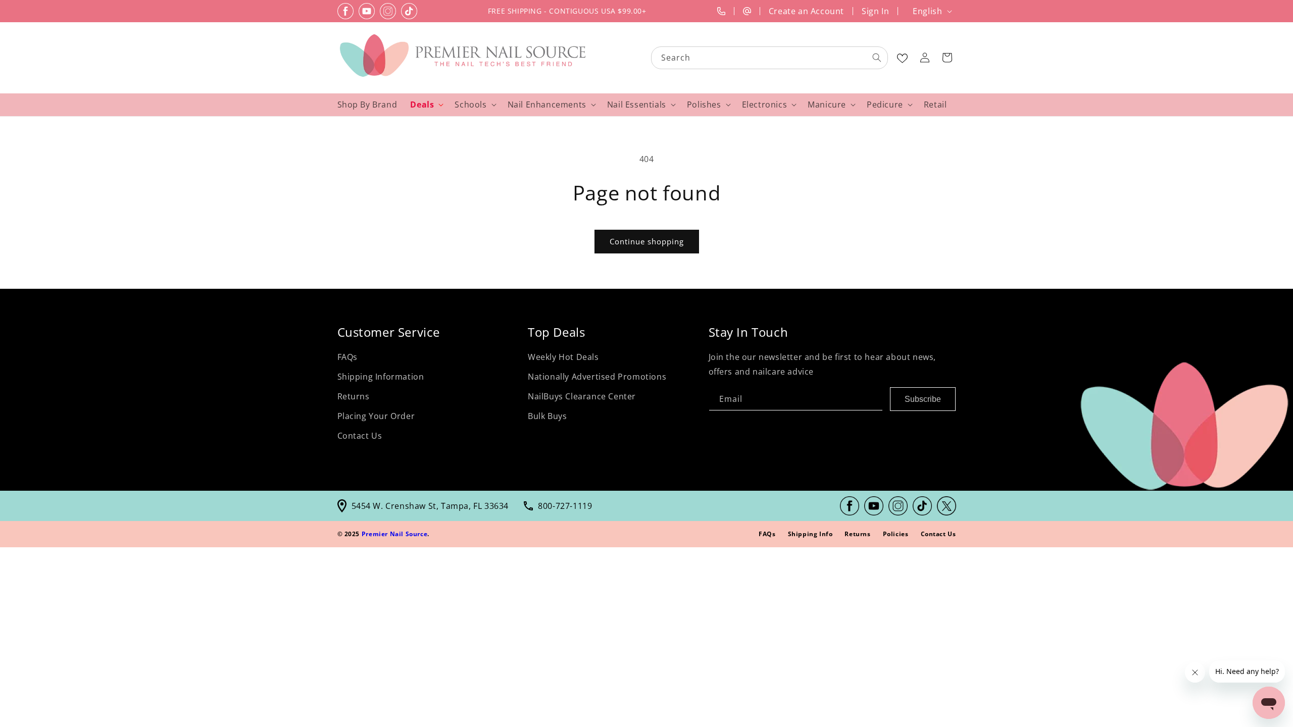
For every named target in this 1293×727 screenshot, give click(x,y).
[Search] (877, 57)
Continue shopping (647, 241)
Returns (353, 396)
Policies (896, 534)
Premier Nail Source (394, 534)
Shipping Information (380, 376)
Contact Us (359, 435)
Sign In (875, 11)
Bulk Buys (547, 416)
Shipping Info (810, 534)
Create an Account (806, 11)
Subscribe (923, 398)
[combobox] (770, 57)
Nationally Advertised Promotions (597, 376)
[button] (947, 57)
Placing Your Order (376, 416)
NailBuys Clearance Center (582, 396)
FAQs (347, 356)
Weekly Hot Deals (563, 356)
